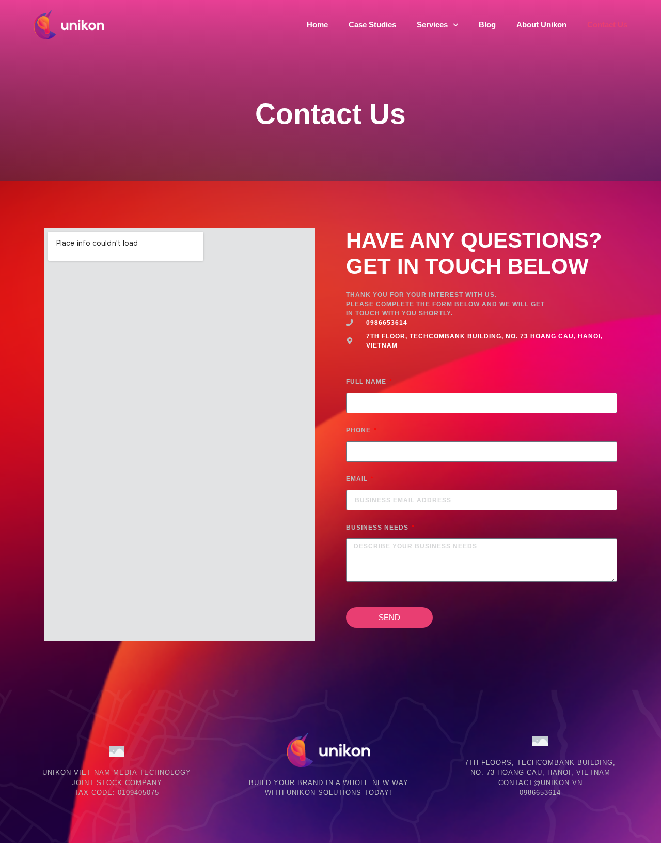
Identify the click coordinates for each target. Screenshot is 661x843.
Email (358, 479)
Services (432, 24)
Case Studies (372, 24)
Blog (487, 24)
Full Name (367, 381)
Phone (359, 430)
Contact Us (607, 24)
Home (317, 24)
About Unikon (541, 24)
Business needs (378, 527)
